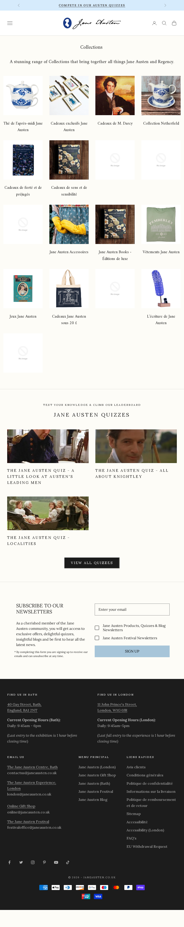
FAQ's (131, 838)
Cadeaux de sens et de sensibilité (69, 191)
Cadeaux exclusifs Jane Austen (69, 127)
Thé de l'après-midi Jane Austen (23, 127)
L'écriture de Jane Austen (161, 320)
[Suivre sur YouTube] (56, 862)
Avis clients (136, 767)
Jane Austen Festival (96, 791)
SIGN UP (132, 651)
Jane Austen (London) (97, 767)
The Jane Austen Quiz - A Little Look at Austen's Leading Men (41, 476)
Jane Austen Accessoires (69, 252)
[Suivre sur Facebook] (9, 862)
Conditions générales (145, 775)
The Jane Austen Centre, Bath (32, 767)
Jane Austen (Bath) (94, 783)
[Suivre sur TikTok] (68, 862)
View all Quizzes (92, 563)
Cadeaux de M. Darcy (115, 123)
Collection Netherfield (161, 123)
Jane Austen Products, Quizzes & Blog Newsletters (134, 628)
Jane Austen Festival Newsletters (130, 638)
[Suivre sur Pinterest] (44, 862)
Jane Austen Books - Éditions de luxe (115, 255)
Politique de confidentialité (150, 783)
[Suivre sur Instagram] (33, 862)
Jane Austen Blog (93, 799)
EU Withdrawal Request (147, 846)
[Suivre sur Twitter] (21, 862)
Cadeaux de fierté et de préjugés (23, 191)
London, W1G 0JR (112, 710)
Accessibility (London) (145, 830)
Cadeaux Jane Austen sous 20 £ (69, 320)
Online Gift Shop (21, 806)
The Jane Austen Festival (28, 821)
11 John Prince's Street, (117, 704)
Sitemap (134, 813)
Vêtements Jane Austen (161, 252)
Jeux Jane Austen (23, 316)
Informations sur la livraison (151, 791)
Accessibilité (137, 822)
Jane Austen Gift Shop (97, 775)
